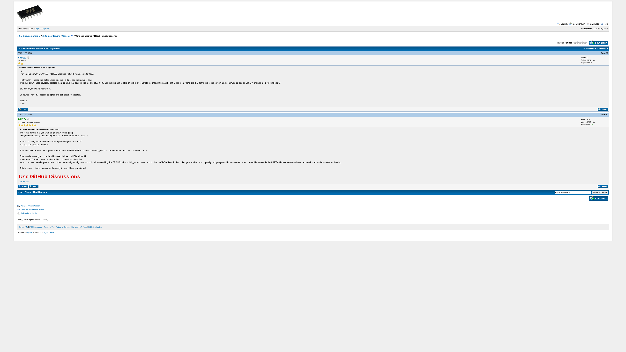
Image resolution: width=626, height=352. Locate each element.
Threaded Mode (589, 48)
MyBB (29, 233)
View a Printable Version (30, 206)
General (66, 36)
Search (564, 24)
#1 (607, 53)
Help (606, 24)
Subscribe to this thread (30, 213)
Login (37, 29)
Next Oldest (25, 192)
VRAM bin (24, 181)
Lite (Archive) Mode (79, 227)
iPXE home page (35, 227)
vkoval (22, 57)
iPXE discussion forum (28, 36)
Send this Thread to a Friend (32, 209)
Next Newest (39, 192)
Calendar (594, 24)
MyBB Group (49, 233)
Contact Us (23, 227)
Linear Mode (602, 48)
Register (45, 29)
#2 (607, 115)
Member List (579, 24)
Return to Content (63, 227)
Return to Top (49, 227)
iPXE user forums (51, 36)
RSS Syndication (95, 227)
